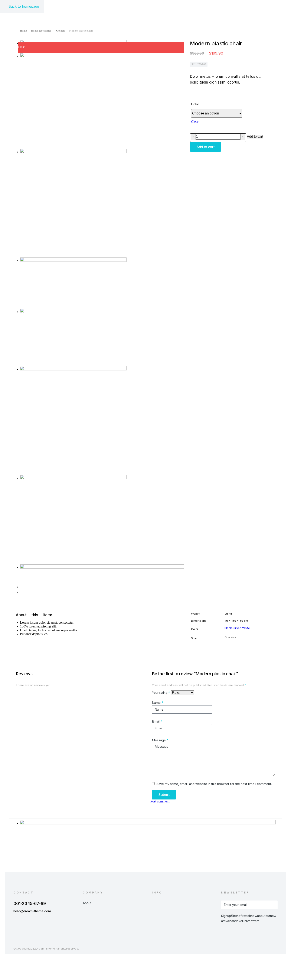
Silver (237, 628)
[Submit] (272, 905)
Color (195, 104)
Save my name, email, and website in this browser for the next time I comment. (214, 784)
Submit (164, 794)
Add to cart (255, 136)
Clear (194, 121)
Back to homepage (24, 6)
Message (160, 740)
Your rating (161, 693)
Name (157, 703)
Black (228, 628)
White (246, 628)
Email (157, 721)
